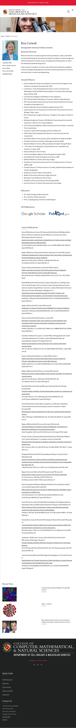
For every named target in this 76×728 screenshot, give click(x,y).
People (7, 36)
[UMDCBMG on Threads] (38, 665)
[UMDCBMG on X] (41, 665)
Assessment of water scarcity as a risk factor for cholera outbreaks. (44, 475)
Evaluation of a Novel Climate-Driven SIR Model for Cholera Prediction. (46, 308)
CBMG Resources (7, 680)
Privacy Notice (6, 687)
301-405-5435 (6, 717)
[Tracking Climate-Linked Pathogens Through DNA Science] (9, 594)
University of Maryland (38, 2)
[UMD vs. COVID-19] (9, 610)
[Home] (19, 12)
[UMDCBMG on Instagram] (34, 665)
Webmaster (5, 694)
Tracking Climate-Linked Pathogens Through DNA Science (56, 589)
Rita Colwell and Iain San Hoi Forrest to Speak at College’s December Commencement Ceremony (56, 621)
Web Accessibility (7, 691)
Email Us (4, 720)
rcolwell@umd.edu (7, 74)
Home (2, 36)
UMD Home (5, 683)
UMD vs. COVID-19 (47, 604)
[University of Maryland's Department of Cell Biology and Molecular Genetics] (38, 644)
